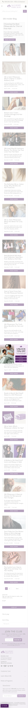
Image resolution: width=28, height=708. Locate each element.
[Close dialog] (27, 345)
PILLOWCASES (21, 358)
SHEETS (21, 356)
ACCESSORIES (21, 361)
